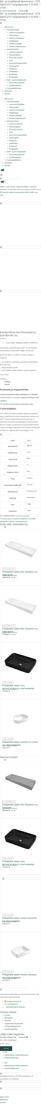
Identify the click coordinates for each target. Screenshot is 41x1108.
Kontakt (7, 94)
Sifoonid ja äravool (16, 58)
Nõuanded (8, 91)
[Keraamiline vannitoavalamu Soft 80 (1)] (20, 310)
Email (2, 1044)
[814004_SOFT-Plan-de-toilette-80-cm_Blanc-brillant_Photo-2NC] (20, 223)
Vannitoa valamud (16, 52)
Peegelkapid (13, 41)
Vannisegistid (14, 66)
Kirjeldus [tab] (7, 382)
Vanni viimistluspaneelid (18, 63)
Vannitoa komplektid (16, 33)
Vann (11, 60)
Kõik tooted (8, 27)
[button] (8, 569)
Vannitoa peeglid (15, 44)
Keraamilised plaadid (16, 83)
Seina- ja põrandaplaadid (16, 80)
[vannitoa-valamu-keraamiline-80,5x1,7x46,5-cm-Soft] (20, 194)
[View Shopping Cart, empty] (2, 170)
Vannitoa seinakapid (16, 38)
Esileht (2, 187)
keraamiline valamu (7, 521)
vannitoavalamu (21, 521)
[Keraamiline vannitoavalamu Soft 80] (20, 266)
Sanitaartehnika (12, 49)
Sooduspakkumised (14, 88)
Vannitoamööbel (13, 30)
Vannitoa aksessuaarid (17, 47)
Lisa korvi (10, 582)
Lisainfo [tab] (7, 384)
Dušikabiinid (13, 72)
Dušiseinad (13, 69)
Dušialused (13, 74)
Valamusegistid (14, 55)
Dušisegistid (13, 77)
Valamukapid (14, 35)
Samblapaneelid (15, 85)
